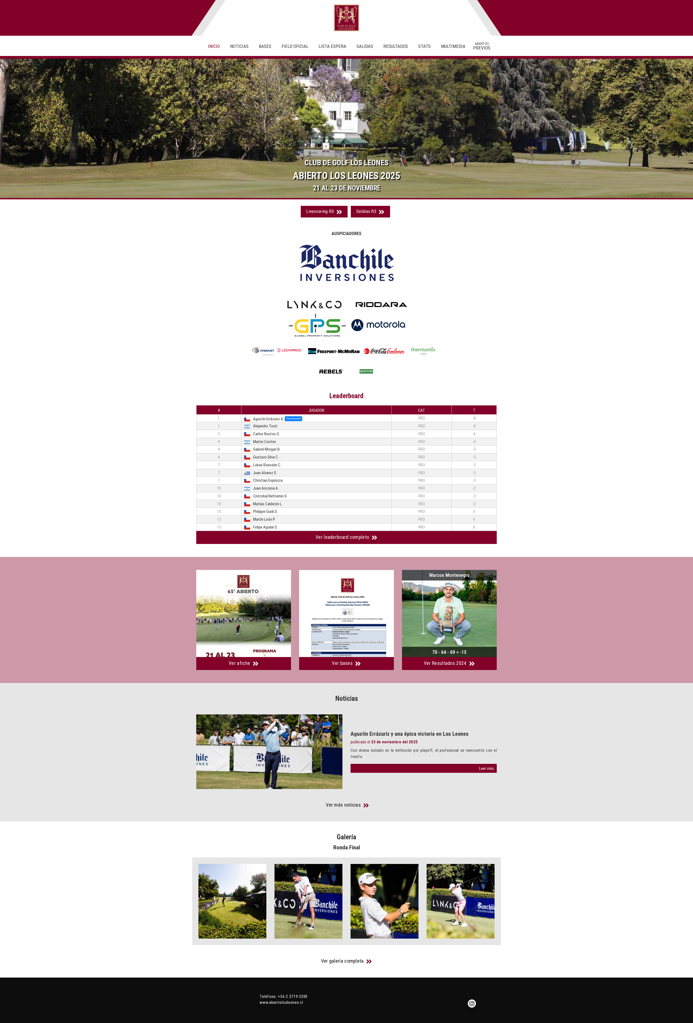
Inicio (214, 46)
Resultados (395, 46)
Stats (424, 46)
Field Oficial (295, 46)
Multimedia (453, 46)
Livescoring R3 (320, 211)
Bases (265, 46)
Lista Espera (332, 46)
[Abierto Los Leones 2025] (243, 613)
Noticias (239, 46)
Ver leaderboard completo (343, 537)
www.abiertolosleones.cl (281, 1002)
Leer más (486, 768)
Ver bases (343, 663)
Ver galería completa (343, 961)
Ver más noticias (344, 805)
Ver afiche (240, 663)
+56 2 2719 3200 (293, 996)
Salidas (365, 46)
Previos (481, 46)
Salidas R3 (366, 211)
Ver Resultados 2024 (446, 663)
